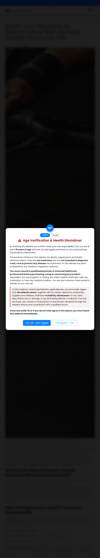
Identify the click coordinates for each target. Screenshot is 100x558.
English (45, 235)
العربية (55, 235)
